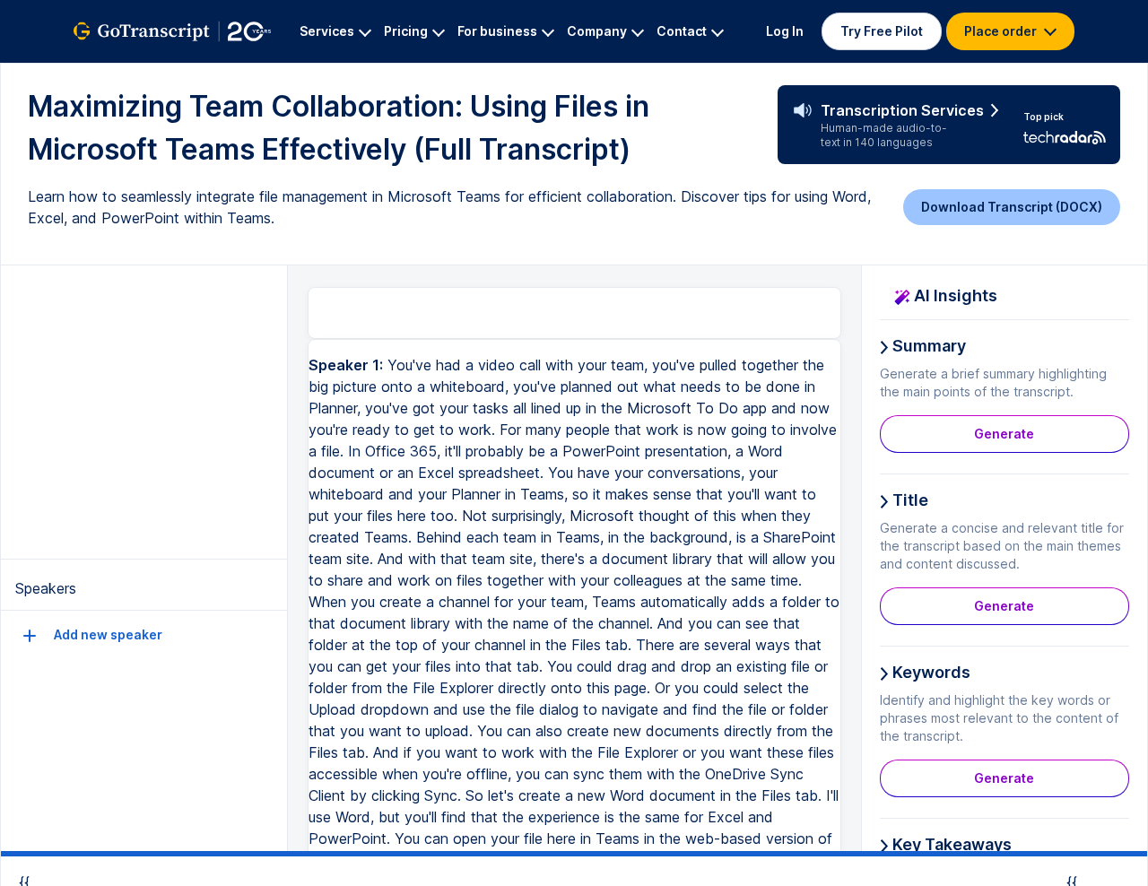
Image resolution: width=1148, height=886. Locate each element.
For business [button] (497, 31)
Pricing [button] (406, 31)
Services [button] (327, 31)
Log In (785, 31)
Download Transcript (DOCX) (1011, 206)
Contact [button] (682, 31)
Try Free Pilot (881, 31)
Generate (1004, 433)
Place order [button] (1001, 31)
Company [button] (597, 31)
